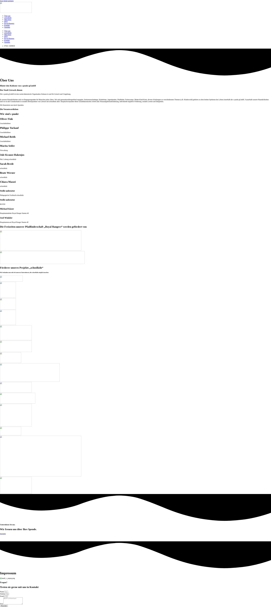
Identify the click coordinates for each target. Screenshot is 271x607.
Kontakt (7, 25)
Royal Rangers (9, 23)
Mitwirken (7, 20)
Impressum (3, 538)
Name (2, 592)
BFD (6, 21)
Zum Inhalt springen (7, 1)
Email (2, 596)
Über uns (7, 16)
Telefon (3, 594)
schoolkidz (7, 18)
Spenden (7, 27)
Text (1, 604)
